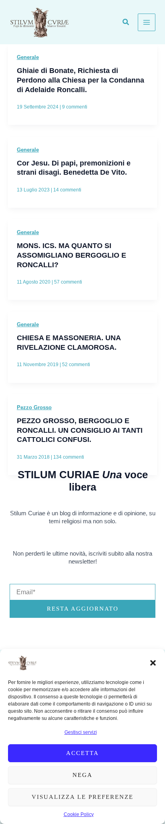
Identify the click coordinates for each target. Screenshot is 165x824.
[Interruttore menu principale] (146, 22)
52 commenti (76, 364)
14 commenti (67, 190)
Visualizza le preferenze (82, 797)
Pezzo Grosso (34, 407)
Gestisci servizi (80, 732)
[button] (153, 663)
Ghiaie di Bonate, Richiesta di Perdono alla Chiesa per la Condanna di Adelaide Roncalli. (80, 79)
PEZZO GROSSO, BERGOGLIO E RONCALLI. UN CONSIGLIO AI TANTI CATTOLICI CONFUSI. (80, 430)
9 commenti (74, 107)
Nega (82, 775)
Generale (28, 57)
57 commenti (68, 282)
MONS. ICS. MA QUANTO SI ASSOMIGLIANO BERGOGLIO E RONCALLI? (71, 254)
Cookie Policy (79, 814)
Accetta (82, 753)
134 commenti (68, 457)
